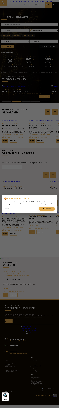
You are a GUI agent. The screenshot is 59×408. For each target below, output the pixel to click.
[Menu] (8, 393)
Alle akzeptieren (46, 208)
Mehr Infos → (7, 208)
